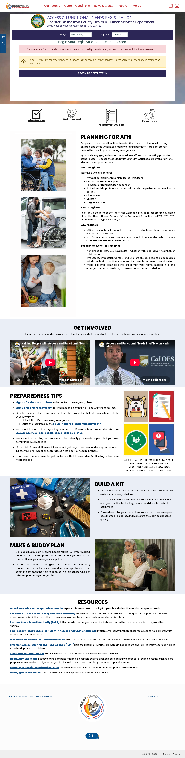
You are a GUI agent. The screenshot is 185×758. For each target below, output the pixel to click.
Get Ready (52, 6)
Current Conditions (77, 6)
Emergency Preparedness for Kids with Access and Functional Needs (53, 631)
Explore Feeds (149, 754)
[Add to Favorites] (3, 37)
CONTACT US (154, 696)
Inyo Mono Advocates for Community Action (37, 639)
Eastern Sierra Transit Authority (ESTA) (34, 622)
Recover (123, 6)
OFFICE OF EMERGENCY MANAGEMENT (30, 696)
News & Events (103, 6)
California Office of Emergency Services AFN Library (42, 613)
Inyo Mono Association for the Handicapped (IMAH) (42, 645)
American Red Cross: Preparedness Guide (36, 608)
